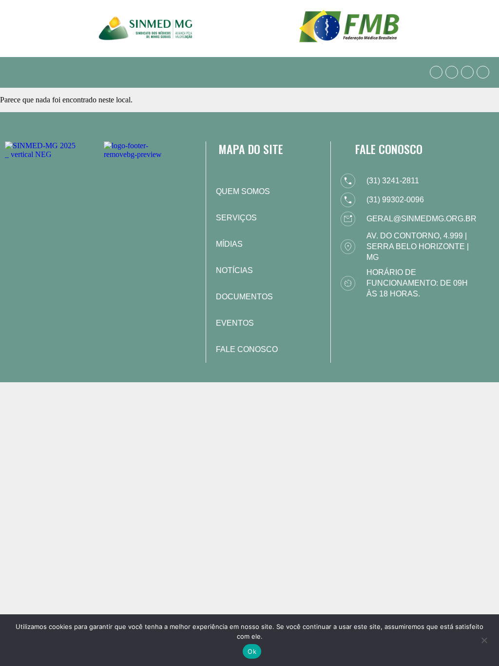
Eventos (235, 323)
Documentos (244, 297)
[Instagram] (467, 72)
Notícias (234, 270)
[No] (484, 639)
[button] (16, 72)
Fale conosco (247, 349)
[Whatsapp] (436, 72)
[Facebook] (451, 72)
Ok (252, 651)
